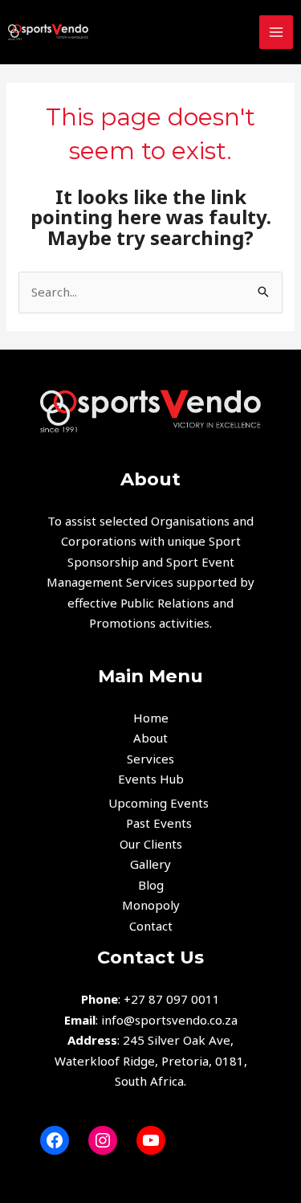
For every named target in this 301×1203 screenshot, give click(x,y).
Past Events (159, 823)
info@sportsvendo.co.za (169, 1020)
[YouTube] (150, 1140)
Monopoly (151, 905)
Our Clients (151, 844)
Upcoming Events (158, 803)
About (150, 738)
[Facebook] (54, 1140)
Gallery (150, 864)
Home (151, 718)
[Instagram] (102, 1140)
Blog (151, 885)
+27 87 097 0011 (172, 999)
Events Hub (151, 779)
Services (150, 759)
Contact (151, 926)
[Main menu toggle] (276, 32)
